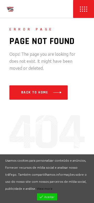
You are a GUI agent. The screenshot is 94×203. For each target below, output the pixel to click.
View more (44, 188)
